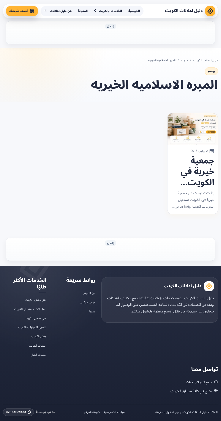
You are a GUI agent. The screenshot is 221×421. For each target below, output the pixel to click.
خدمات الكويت (37, 346)
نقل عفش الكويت (35, 300)
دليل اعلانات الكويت (184, 10)
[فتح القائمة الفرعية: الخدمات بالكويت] (95, 11)
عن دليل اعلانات (61, 11)
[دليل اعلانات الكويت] (210, 11)
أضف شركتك (18, 11)
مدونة (184, 60)
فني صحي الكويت (35, 318)
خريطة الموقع (92, 412)
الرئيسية (134, 11)
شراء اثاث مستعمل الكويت (30, 309)
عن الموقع (89, 293)
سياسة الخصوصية (114, 412)
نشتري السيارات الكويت (32, 327)
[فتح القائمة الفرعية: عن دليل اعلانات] (46, 11)
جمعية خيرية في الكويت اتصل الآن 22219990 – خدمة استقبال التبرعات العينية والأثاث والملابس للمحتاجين (194, 171)
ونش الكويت (38, 336)
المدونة (83, 11)
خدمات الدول (38, 355)
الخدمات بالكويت (110, 11)
